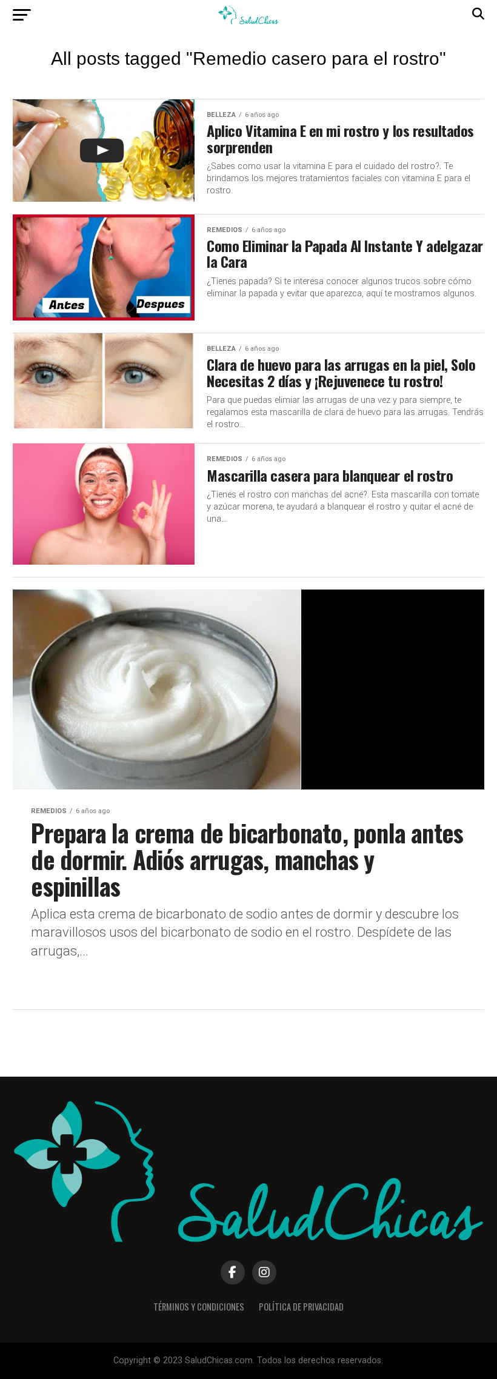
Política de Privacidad (301, 1306)
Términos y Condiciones (198, 1306)
